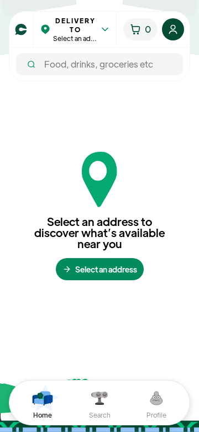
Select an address (106, 269)
